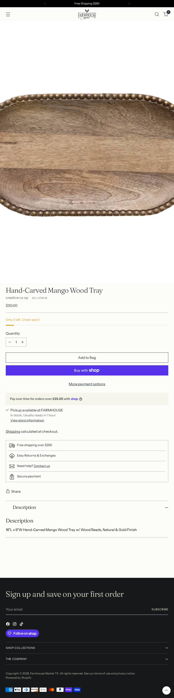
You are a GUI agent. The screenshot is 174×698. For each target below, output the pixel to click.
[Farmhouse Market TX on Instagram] (15, 625)
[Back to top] (166, 690)
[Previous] (45, 3)
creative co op (17, 297)
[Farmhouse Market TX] (87, 14)
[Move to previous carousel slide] (155, 563)
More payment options (87, 384)
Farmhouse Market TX (44, 673)
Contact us (42, 466)
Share (16, 491)
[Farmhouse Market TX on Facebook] (8, 625)
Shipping (13, 431)
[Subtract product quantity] (10, 342)
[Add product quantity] (22, 342)
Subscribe (160, 609)
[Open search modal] (157, 14)
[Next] (129, 3)
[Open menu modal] (8, 14)
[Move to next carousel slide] (164, 563)
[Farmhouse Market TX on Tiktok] (21, 625)
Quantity (13, 333)
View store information (27, 420)
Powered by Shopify (18, 677)
